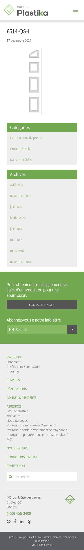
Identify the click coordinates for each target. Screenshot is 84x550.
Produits (14, 357)
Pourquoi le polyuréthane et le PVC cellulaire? (37, 434)
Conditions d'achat (22, 457)
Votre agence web (42, 545)
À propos (14, 406)
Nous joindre (17, 448)
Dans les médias (21, 159)
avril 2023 (16, 184)
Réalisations (17, 389)
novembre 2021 (20, 195)
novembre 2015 (20, 261)
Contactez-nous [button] (42, 305)
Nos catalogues (17, 420)
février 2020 (18, 217)
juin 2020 (16, 206)
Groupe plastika (17, 411)
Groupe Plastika (20, 148)
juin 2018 (16, 228)
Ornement (14, 362)
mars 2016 (17, 250)
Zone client (16, 466)
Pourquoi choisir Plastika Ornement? (31, 425)
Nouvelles (13, 416)
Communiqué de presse (26, 137)
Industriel (13, 371)
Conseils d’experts (21, 397)
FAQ (9, 439)
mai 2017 (16, 239)
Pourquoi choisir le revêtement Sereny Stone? (38, 430)
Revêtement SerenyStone (24, 366)
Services (13, 380)
